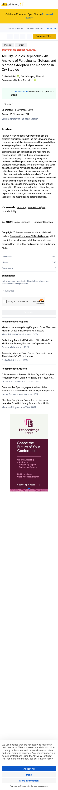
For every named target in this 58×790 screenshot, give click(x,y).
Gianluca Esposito (22, 80)
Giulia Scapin (27, 77)
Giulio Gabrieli (9, 77)
